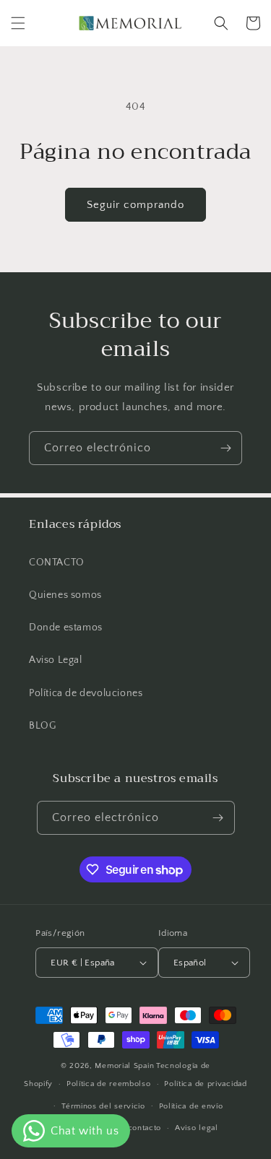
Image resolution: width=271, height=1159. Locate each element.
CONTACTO (57, 562)
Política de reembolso (108, 1084)
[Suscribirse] (225, 448)
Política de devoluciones (85, 693)
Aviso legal (196, 1128)
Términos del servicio (103, 1106)
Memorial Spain (124, 1066)
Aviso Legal (55, 660)
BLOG (42, 726)
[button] (18, 23)
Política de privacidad (205, 1084)
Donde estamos (66, 627)
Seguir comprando (135, 205)
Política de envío (191, 1106)
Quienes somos (65, 595)
